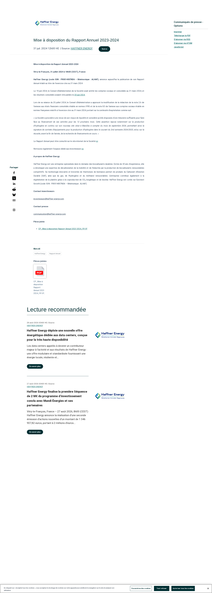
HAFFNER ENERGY (82, 48)
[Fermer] (208, 588)
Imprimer (178, 32)
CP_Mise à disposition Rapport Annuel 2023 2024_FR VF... (39, 287)
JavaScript (179, 47)
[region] (106, 588)
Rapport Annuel (54, 253)
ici (97, 141)
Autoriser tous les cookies (183, 588)
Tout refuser (162, 588)
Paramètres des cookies (141, 588)
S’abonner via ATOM (183, 43)
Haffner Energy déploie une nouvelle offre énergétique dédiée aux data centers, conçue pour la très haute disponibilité (57, 335)
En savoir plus (35, 366)
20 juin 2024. (79, 95)
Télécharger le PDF (182, 35)
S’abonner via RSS (182, 39)
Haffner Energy (40, 253)
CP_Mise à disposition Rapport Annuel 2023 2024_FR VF (62, 229)
